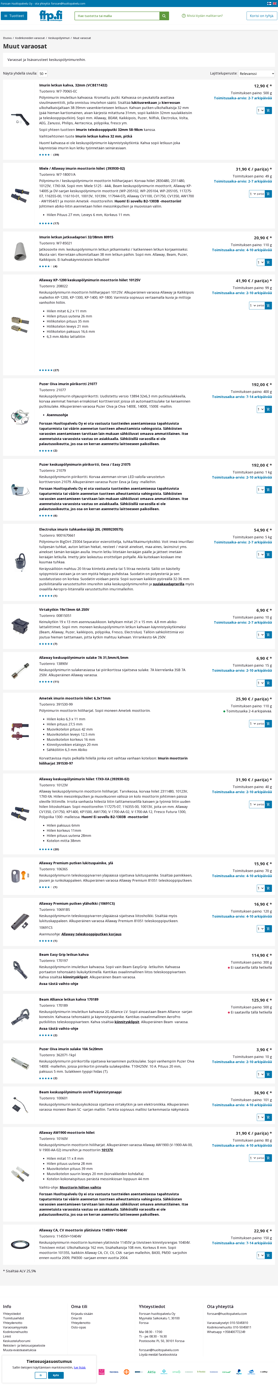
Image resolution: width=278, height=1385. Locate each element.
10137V (107, 1150)
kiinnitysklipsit (75, 977)
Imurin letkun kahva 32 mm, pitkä (103, 136)
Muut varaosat (25, 46)
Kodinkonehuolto (15, 1332)
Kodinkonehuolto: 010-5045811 (229, 1327)
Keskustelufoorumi (16, 1341)
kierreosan (171, 102)
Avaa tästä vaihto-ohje (58, 983)
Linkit (7, 1336)
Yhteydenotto (12, 1323)
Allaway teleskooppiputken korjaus (91, 934)
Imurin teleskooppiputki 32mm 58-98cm (109, 129)
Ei (41, 1375)
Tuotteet (16, 15)
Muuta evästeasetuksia (19, 1350)
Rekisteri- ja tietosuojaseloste (24, 1345)
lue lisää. (80, 1367)
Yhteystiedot (12, 1314)
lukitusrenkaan (144, 102)
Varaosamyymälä (15, 1327)
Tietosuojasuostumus (49, 1361)
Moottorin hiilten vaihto (80, 1187)
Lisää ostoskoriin (268, 110)
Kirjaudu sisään (82, 1314)
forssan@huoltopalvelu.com (68, 3)
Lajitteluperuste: (223, 73)
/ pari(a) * (254, 169)
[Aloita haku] (164, 16)
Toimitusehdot (13, 1318)
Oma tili (76, 1318)
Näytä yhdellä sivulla (19, 73)
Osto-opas (78, 1327)
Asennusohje (57, 415)
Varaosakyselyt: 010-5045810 (227, 1323)
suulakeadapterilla (168, 584)
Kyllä (56, 1375)
